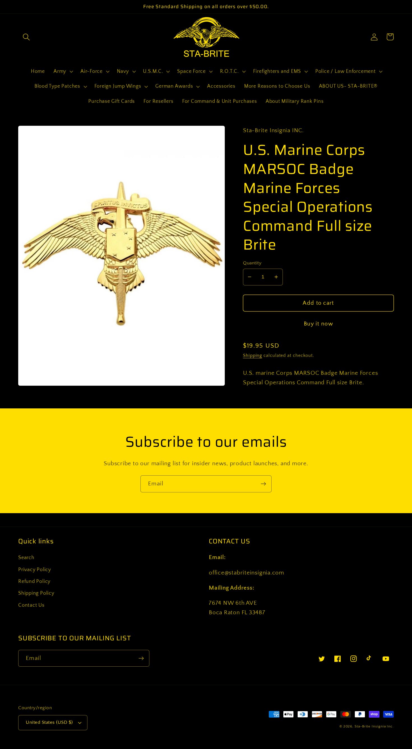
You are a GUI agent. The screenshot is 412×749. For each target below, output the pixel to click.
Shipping (252, 355)
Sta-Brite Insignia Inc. (374, 726)
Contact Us (31, 605)
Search (26, 557)
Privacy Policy (34, 570)
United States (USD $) (49, 722)
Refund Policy (34, 581)
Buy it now (318, 323)
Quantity (252, 262)
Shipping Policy (36, 593)
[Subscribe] (263, 483)
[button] (26, 37)
